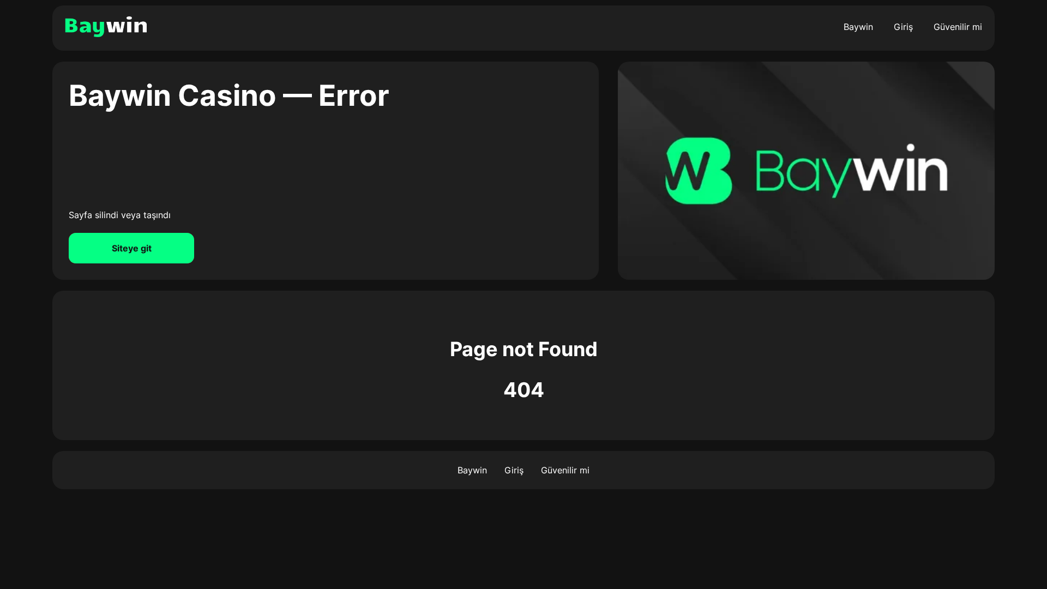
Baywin (858, 26)
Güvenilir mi (958, 26)
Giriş (903, 26)
